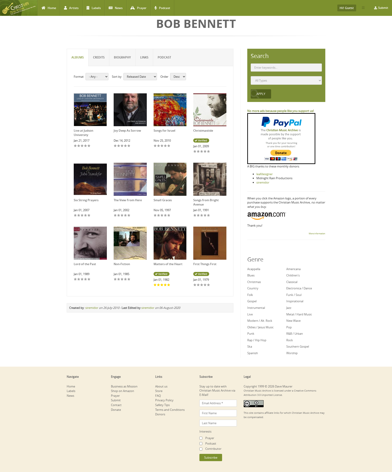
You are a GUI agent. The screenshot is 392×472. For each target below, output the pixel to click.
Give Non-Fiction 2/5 (118, 279)
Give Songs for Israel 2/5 (158, 146)
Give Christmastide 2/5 (198, 151)
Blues (251, 275)
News (118, 8)
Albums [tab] (77, 57)
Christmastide (203, 130)
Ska (249, 346)
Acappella (253, 269)
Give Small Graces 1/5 (155, 215)
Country (252, 288)
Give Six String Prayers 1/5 (75, 215)
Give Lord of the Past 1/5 (75, 279)
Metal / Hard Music (299, 314)
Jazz (288, 308)
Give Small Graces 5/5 (169, 215)
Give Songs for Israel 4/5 (165, 146)
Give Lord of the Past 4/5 (85, 279)
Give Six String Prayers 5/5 (89, 215)
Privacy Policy (164, 400)
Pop (289, 327)
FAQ (158, 396)
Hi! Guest (347, 8)
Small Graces (163, 200)
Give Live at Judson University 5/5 (89, 146)
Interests (205, 431)
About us (161, 386)
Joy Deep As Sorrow (127, 130)
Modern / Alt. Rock (259, 321)
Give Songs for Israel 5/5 (169, 146)
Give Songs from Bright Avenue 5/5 (208, 215)
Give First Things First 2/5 (198, 285)
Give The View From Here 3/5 (122, 215)
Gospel (252, 301)
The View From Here (128, 200)
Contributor (213, 449)
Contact (116, 405)
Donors (160, 414)
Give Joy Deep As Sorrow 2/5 (118, 146)
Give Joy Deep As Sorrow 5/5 (129, 146)
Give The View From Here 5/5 (129, 215)
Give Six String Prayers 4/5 (85, 215)
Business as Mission (124, 386)
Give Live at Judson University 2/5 (79, 146)
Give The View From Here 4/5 (125, 215)
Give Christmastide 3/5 (201, 151)
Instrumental (256, 308)
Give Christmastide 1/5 (195, 151)
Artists (73, 8)
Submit (383, 8)
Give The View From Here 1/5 (115, 215)
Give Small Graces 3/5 (162, 215)
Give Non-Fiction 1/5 (115, 279)
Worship (292, 353)
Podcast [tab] (164, 57)
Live (250, 314)
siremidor (91, 308)
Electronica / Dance (299, 288)
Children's (293, 275)
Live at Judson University (83, 132)
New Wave (293, 321)
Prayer (142, 8)
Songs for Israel (164, 130)
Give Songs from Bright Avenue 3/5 (201, 215)
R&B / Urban (294, 334)
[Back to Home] (18, 8)
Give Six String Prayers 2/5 (79, 215)
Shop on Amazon (122, 391)
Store (158, 391)
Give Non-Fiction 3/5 (122, 279)
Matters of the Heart (168, 264)
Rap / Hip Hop (256, 340)
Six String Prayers (86, 200)
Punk (250, 334)
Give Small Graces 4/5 (165, 215)
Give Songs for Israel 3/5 (162, 146)
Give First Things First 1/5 (195, 285)
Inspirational (294, 301)
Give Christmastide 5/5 (208, 151)
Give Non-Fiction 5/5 (129, 279)
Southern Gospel (297, 346)
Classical (291, 282)
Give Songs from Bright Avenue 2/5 (198, 215)
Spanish (252, 353)
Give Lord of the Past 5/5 (89, 279)
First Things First (204, 264)
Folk (250, 295)
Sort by (117, 77)
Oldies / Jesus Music (260, 327)
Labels (96, 8)
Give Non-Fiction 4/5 (125, 279)
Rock (289, 340)
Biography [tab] (122, 57)
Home (52, 8)
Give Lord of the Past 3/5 (82, 279)
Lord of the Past (85, 264)
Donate (116, 410)
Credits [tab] (99, 57)
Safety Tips (162, 405)
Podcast (164, 8)
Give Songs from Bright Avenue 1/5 (195, 215)
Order (164, 77)
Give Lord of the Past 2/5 (79, 279)
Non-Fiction (122, 264)
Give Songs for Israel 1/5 (155, 146)
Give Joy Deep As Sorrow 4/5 (125, 146)
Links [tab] (144, 57)
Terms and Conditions (170, 410)
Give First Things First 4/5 (205, 285)
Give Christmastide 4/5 (205, 151)
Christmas (254, 282)
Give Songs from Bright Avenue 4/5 (205, 215)
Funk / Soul (293, 295)
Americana (293, 269)
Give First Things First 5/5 (208, 285)
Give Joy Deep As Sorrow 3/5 (122, 146)
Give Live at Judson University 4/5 (85, 146)
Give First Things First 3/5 (201, 285)
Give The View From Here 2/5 (118, 215)
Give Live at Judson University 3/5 (82, 146)
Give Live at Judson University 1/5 (75, 146)
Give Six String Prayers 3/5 (82, 215)
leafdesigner (264, 174)
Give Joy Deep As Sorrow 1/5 (115, 146)
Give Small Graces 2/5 (158, 215)
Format (79, 77)
